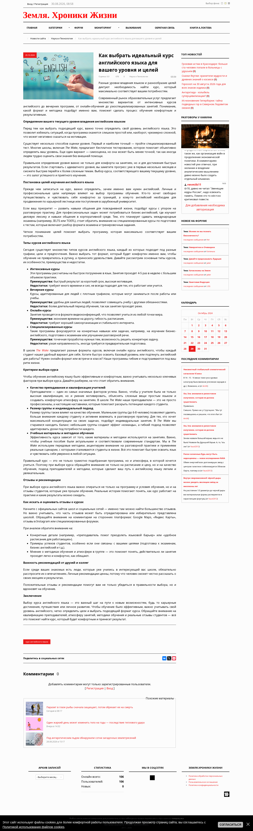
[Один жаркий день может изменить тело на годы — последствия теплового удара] (34, 730)
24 (205, 342)
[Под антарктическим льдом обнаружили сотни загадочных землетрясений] (34, 745)
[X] (169, 658)
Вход (110, 688)
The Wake (42, 350)
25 (212, 342)
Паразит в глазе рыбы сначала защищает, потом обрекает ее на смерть (89, 707)
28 (185, 348)
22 (192, 342)
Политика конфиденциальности (203, 785)
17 (205, 337)
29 (192, 348)
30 (198, 348)
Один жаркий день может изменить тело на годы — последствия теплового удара (95, 722)
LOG (208, 286)
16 (198, 337)
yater (209, 263)
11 (212, 331)
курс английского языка (37, 641)
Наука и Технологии (62, 38)
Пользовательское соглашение (203, 782)
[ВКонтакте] (164, 658)
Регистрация (95, 688)
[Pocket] (174, 658)
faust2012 (195, 446)
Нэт (208, 240)
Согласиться (230, 824)
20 (225, 337)
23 (198, 342)
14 (185, 337)
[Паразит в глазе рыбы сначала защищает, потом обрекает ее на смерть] (34, 714)
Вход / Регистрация (37, 4)
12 (219, 331)
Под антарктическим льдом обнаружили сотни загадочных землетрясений (91, 737)
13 (225, 331)
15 (192, 337)
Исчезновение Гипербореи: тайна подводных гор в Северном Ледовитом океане (205, 104)
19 (219, 337)
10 (205, 331)
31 (205, 348)
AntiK (205, 386)
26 (219, 342)
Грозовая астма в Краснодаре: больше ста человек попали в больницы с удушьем (205, 67)
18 (212, 337)
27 (225, 342)
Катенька (211, 251)
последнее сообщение (193, 240)
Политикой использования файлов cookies (33, 827)
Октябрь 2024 (205, 313)
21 (185, 342)
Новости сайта (38, 38)
